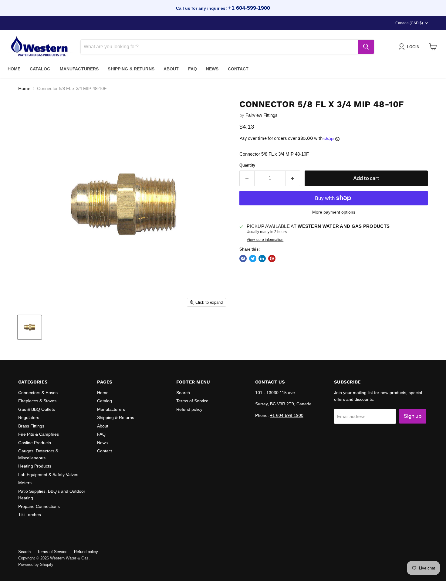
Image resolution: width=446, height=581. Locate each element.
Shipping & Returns (131, 68)
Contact (238, 68)
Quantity (247, 165)
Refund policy (189, 409)
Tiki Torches (29, 514)
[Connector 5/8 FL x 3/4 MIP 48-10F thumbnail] (30, 327)
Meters (25, 482)
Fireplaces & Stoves (37, 400)
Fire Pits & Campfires (38, 434)
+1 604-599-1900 (249, 8)
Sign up (412, 416)
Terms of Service (192, 400)
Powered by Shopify (35, 564)
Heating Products (34, 466)
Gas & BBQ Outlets (36, 409)
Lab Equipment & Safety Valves (48, 474)
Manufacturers (79, 68)
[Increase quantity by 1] (293, 178)
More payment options (333, 212)
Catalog (40, 68)
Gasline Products (34, 442)
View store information (265, 240)
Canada (409, 23)
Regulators (28, 417)
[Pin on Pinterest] (271, 258)
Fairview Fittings (261, 115)
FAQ (192, 68)
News (212, 68)
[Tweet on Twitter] (252, 258)
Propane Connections (39, 506)
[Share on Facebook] (243, 258)
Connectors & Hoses (38, 392)
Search (183, 392)
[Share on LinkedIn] (262, 258)
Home (14, 68)
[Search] (366, 47)
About (171, 68)
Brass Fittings (31, 426)
